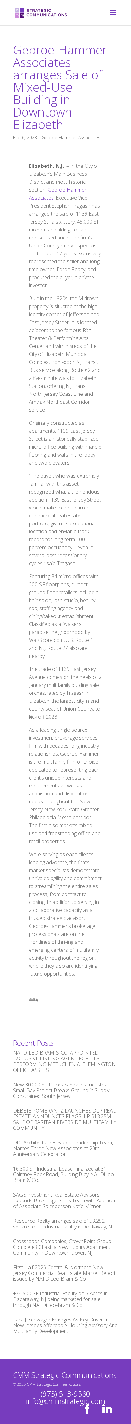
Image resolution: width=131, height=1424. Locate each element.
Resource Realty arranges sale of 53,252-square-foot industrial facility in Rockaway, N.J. (64, 1223)
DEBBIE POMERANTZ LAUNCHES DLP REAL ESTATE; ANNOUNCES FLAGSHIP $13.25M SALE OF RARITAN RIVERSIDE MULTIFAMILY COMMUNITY (64, 1119)
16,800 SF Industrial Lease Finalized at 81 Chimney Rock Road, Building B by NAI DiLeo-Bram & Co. (64, 1174)
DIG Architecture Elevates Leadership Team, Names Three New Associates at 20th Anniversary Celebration (63, 1148)
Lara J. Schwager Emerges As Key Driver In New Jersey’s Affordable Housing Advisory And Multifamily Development (65, 1325)
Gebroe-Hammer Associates (71, 137)
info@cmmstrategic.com (65, 1401)
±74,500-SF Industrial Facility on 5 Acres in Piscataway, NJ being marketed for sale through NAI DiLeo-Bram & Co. (60, 1299)
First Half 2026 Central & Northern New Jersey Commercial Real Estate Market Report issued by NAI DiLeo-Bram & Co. (64, 1273)
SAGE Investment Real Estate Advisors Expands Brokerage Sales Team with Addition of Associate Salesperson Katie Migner (64, 1200)
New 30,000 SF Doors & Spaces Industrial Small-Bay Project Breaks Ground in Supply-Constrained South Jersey (62, 1090)
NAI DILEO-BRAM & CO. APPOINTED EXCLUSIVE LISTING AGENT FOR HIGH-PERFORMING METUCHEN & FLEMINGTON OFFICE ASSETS (64, 1061)
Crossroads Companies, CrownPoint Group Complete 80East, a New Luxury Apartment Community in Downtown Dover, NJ (62, 1247)
